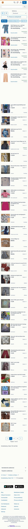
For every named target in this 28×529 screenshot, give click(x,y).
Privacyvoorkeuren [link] (18, 500)
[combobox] (12, 7)
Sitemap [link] (3, 511)
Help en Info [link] (17, 495)
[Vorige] (7, 438)
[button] (17, 2)
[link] (2, 2)
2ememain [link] (16, 509)
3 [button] (17, 438)
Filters (5, 21)
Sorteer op (14, 11)
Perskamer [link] (3, 506)
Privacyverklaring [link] (18, 497)
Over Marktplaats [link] (5, 504)
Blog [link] (2, 492)
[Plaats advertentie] (24, 2)
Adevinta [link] (16, 506)
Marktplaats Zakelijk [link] (19, 492)
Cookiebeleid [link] (4, 500)
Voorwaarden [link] (4, 497)
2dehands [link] (3, 509)
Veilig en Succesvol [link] (5, 495)
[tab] (2, 13)
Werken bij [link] (16, 504)
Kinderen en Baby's (13, 21)
